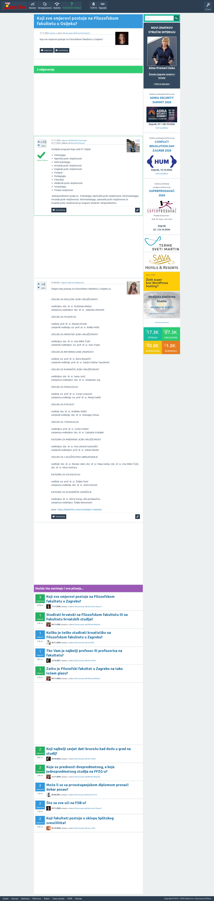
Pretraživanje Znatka (162, 322)
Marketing (25, 899)
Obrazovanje (68, 33)
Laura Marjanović (77, 283)
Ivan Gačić (91, 828)
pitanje (52, 33)
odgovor (64, 140)
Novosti (32, 8)
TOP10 (93, 8)
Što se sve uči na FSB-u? (66, 803)
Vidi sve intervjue (162, 84)
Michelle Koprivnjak (78, 140)
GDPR (70, 899)
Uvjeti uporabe (58, 899)
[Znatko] (14, 5)
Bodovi (47, 899)
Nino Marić (91, 661)
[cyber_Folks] (162, 290)
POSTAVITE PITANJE (71, 8)
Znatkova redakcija (166, 314)
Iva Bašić (90, 643)
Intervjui (15, 899)
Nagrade (103, 8)
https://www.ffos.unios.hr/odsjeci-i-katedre (80, 509)
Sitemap (78, 899)
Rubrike (57, 8)
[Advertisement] (88, 104)
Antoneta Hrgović (83, 33)
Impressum (154, 314)
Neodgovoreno (45, 8)
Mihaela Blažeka (93, 624)
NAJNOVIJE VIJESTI (162, 307)
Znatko (5, 899)
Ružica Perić (92, 795)
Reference (36, 899)
